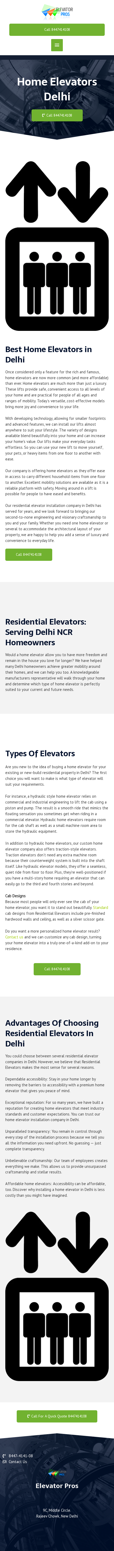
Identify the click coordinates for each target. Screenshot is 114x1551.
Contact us (14, 936)
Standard (100, 907)
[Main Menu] (57, 45)
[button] (57, 30)
